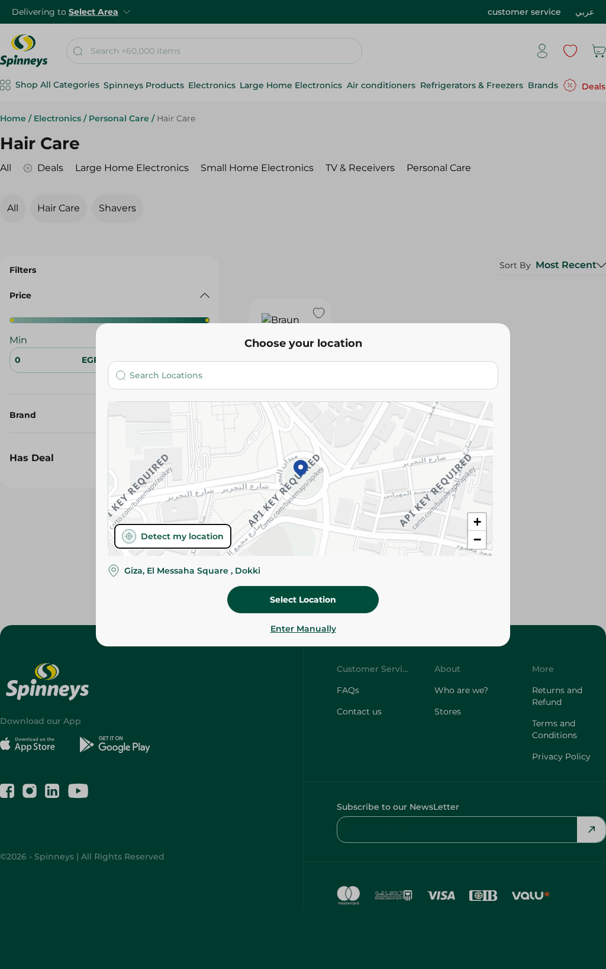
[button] (300, 469)
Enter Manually (303, 628)
